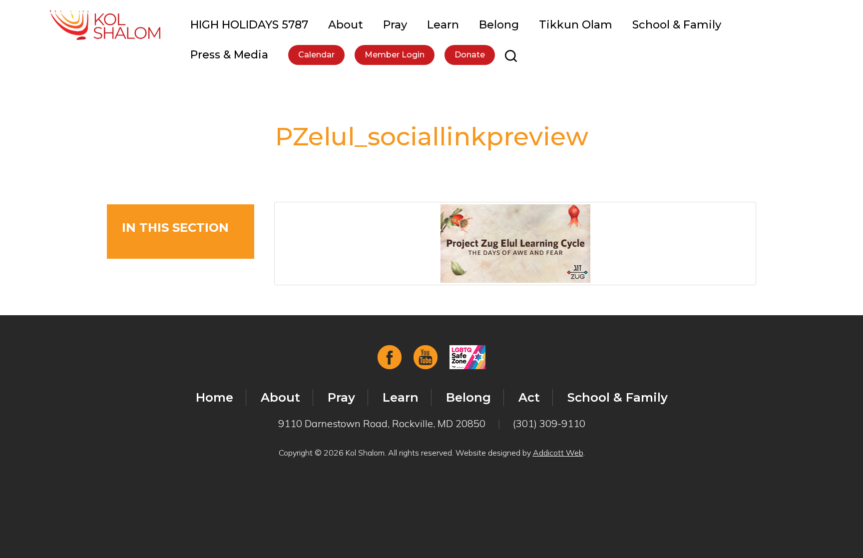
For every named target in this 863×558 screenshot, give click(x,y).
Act (529, 397)
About (345, 24)
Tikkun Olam (575, 24)
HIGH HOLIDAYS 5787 (249, 24)
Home (214, 397)
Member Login (395, 54)
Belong (499, 24)
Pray (395, 24)
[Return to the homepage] (105, 25)
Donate (469, 54)
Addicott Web (558, 453)
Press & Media (229, 54)
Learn (443, 24)
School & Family (676, 24)
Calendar (316, 54)
